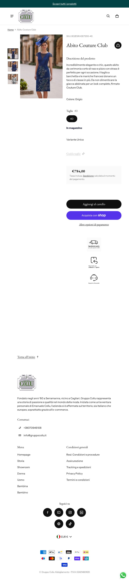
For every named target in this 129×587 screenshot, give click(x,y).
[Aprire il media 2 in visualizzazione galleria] (13, 66)
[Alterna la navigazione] (12, 16)
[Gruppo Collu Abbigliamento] (26, 16)
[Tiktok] (70, 523)
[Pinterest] (58, 523)
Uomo (20, 479)
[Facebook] (47, 512)
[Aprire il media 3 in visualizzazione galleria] (13, 79)
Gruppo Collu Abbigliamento (55, 572)
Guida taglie (73, 154)
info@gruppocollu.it (35, 435)
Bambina (22, 486)
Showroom (23, 467)
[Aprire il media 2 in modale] (41, 66)
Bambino (22, 492)
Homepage (23, 454)
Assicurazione (74, 460)
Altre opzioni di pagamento (94, 224)
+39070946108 (32, 427)
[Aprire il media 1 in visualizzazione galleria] (13, 54)
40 (71, 118)
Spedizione (88, 176)
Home (11, 29)
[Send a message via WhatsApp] (123, 575)
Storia (20, 460)
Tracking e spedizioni (78, 467)
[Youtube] (58, 512)
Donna (21, 473)
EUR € (64, 536)
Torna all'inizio (26, 357)
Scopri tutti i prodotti (64, 3)
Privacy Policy (74, 473)
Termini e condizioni (78, 479)
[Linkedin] (81, 512)
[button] (108, 16)
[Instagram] (70, 512)
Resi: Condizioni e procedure (83, 454)
